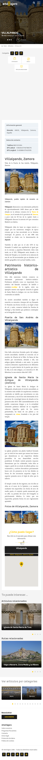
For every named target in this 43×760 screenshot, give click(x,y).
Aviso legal (5, 736)
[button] (21, 564)
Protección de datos (8, 738)
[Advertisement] (21, 95)
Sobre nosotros (7, 728)
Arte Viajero (11, 4)
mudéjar (14, 287)
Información (15, 61)
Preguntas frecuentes (9, 731)
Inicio (5, 46)
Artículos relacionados (21, 69)
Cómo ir (28, 61)
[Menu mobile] (38, 3)
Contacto (5, 733)
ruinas (18, 414)
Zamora (35, 214)
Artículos (10, 46)
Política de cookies (8, 741)
